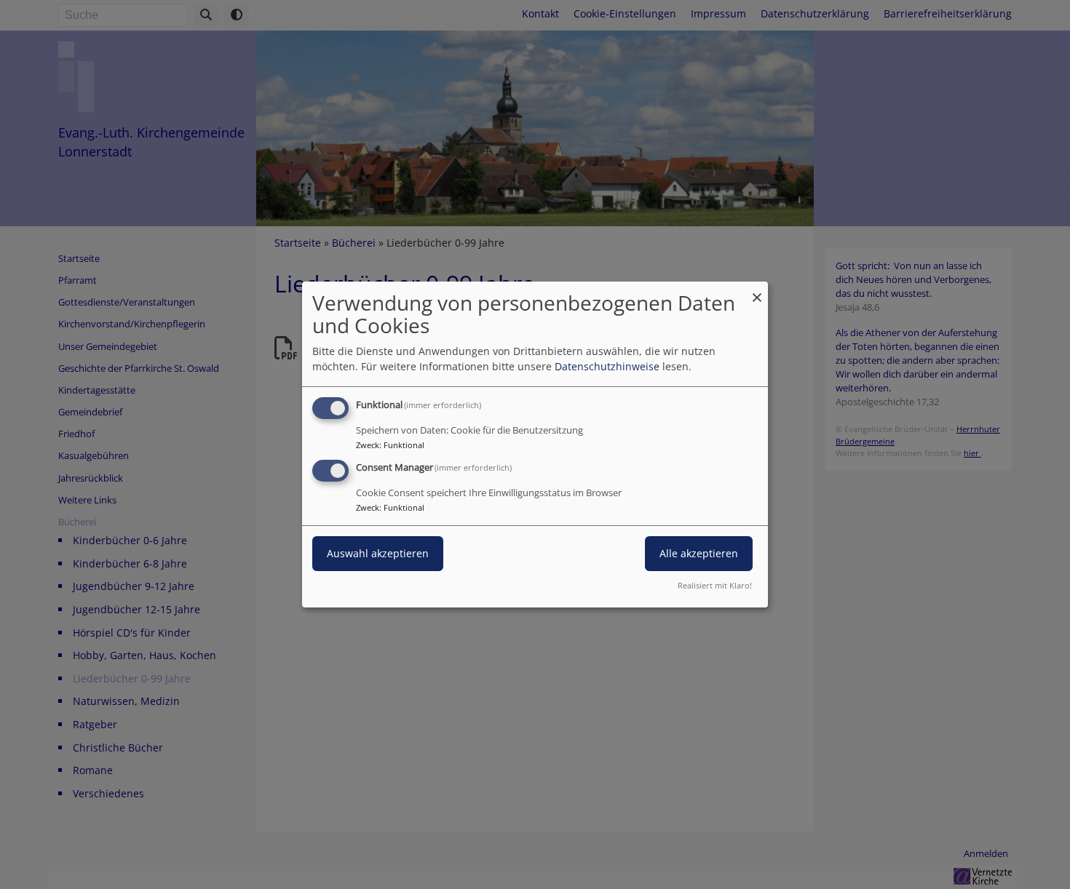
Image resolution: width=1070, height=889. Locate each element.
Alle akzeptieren (698, 553)
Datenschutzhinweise (607, 366)
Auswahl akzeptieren (378, 553)
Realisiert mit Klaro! (715, 585)
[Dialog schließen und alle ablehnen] (757, 291)
